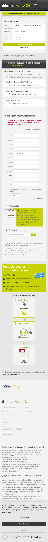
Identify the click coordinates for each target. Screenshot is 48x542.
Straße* (10, 140)
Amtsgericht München (24, 482)
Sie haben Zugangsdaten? (33, 130)
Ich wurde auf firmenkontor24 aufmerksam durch (25, 190)
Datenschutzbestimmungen (33, 244)
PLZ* (11, 145)
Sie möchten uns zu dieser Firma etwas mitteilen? (19, 55)
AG (12, 455)
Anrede (11, 162)
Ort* (11, 149)
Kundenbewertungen (8, 408)
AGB (8, 244)
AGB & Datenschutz (30, 411)
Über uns (27, 408)
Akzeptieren (24, 524)
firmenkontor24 (16, 5)
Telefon (11, 175)
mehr (24, 530)
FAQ (3, 419)
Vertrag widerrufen (7, 415)
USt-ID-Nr (10, 158)
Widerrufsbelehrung (17, 244)
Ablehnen (24, 517)
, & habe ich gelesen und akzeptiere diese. (23, 245)
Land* (11, 153)
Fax (12, 180)
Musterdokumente (29, 415)
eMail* (11, 184)
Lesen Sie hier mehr (9, 374)
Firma (11, 136)
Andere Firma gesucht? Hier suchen (22, 13)
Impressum (5, 422)
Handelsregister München (10, 471)
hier (38, 489)
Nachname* (9, 171)
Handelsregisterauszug (18, 487)
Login (29, 1)
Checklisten (5, 411)
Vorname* (10, 167)
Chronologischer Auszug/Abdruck (23, 85)
